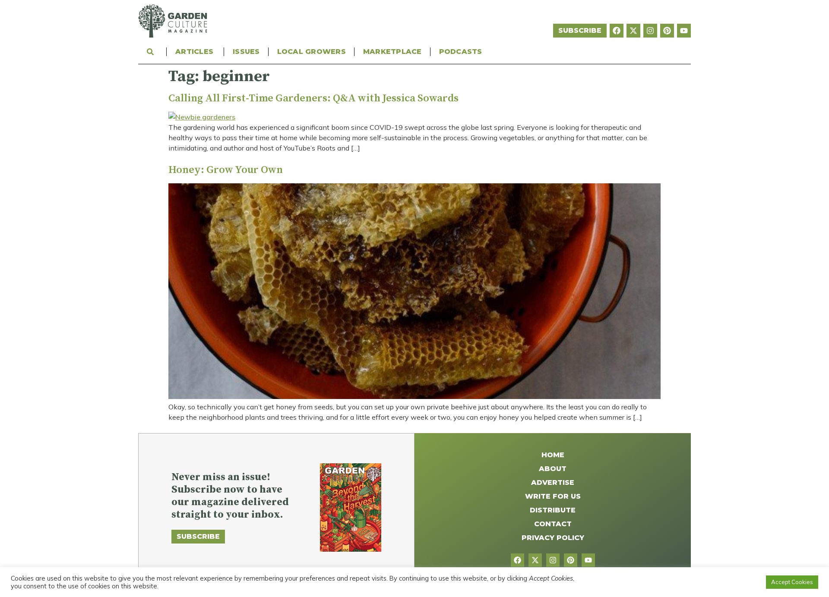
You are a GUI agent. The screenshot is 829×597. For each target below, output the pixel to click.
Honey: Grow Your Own (225, 169)
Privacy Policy (553, 538)
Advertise (552, 482)
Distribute (553, 510)
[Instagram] (650, 31)
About (552, 469)
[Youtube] (684, 31)
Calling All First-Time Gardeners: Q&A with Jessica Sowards (313, 98)
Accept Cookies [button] (792, 581)
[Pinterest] (667, 31)
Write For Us (553, 496)
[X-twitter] (633, 31)
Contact (553, 524)
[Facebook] (616, 31)
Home (552, 455)
